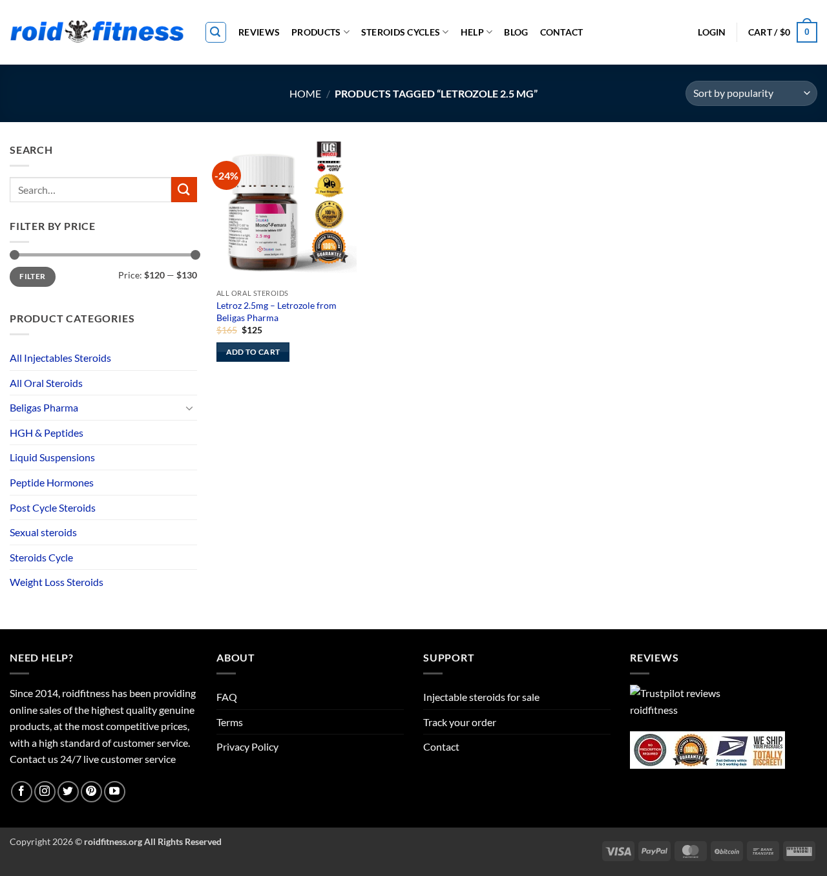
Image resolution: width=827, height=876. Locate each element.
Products (315, 31)
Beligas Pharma (44, 407)
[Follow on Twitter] (68, 791)
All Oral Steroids (46, 383)
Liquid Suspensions (52, 457)
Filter (32, 276)
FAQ (226, 697)
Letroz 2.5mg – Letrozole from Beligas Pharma (276, 311)
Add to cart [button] (253, 352)
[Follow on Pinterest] (91, 791)
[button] (215, 32)
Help (472, 31)
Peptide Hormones (52, 482)
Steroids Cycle (41, 557)
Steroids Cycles (400, 31)
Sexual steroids (43, 532)
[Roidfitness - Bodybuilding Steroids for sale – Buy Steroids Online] (97, 32)
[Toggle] (189, 407)
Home (305, 93)
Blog (516, 31)
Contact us (34, 759)
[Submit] (184, 189)
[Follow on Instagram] (45, 791)
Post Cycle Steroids (53, 507)
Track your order (459, 722)
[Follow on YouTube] (114, 791)
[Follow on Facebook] (21, 791)
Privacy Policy (247, 746)
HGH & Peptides (46, 432)
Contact (561, 31)
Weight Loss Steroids (56, 582)
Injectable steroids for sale (481, 697)
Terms (229, 722)
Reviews (259, 31)
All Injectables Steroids (60, 357)
